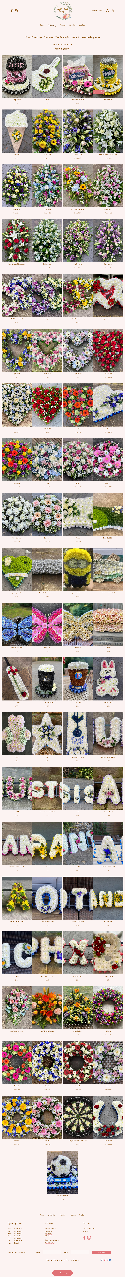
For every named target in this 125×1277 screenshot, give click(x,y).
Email (66, 1252)
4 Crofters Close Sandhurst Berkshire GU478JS (50, 1232)
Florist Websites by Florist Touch (62, 1260)
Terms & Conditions (52, 1240)
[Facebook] (12, 10)
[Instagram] (16, 10)
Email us (85, 1231)
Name (38, 1252)
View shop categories (63, 1273)
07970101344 (98, 11)
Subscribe (101, 1252)
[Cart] (113, 10)
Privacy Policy (50, 1242)
